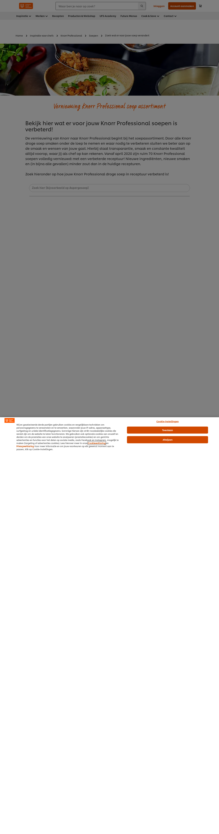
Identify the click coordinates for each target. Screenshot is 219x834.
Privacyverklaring (25, 446)
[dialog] (109, 625)
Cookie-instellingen (167, 421)
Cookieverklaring (97, 443)
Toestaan (167, 430)
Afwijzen (167, 439)
